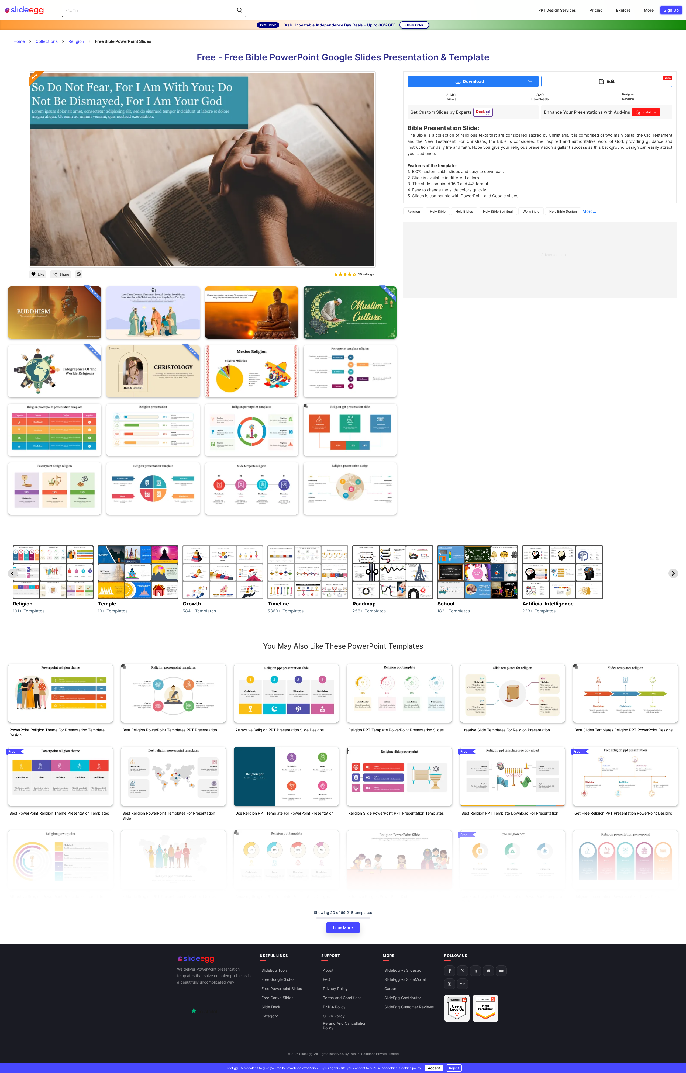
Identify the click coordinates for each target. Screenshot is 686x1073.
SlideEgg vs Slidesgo (402, 970)
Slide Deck (270, 1007)
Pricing (596, 10)
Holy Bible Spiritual (498, 211)
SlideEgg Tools (274, 970)
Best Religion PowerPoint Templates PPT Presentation (169, 730)
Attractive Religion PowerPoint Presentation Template (56, 896)
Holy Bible (438, 211)
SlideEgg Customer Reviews (409, 1007)
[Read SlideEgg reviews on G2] (457, 1008)
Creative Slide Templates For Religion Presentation (505, 730)
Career (390, 989)
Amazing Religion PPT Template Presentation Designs (282, 896)
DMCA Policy (334, 1007)
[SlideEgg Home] (215, 959)
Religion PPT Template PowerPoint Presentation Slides (396, 730)
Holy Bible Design (563, 211)
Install (647, 112)
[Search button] (239, 10)
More (649, 10)
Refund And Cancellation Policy (344, 1025)
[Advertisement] (540, 260)
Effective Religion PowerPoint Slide (378, 896)
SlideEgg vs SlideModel (405, 979)
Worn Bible (531, 211)
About (328, 970)
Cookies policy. (410, 1068)
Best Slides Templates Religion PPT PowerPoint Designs (623, 730)
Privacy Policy (335, 989)
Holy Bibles (464, 211)
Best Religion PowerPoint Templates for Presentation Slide (168, 816)
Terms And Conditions (342, 998)
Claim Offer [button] (414, 25)
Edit (638, 80)
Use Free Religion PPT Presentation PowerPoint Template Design (511, 899)
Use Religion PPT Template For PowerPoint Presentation (284, 813)
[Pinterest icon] (78, 274)
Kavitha (628, 99)
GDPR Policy (334, 1016)
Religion (414, 211)
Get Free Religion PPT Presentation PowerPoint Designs (623, 813)
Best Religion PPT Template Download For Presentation (509, 813)
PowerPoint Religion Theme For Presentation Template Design (57, 732)
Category (269, 1016)
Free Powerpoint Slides (281, 989)
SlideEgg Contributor (402, 998)
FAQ (326, 979)
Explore (623, 10)
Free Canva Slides (277, 998)
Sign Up (671, 10)
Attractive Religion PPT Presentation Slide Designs (279, 730)
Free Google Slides (277, 979)
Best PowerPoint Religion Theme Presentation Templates (59, 813)
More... (589, 211)
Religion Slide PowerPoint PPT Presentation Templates (396, 813)
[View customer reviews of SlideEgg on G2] (485, 1008)
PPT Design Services (557, 10)
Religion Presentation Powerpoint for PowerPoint (617, 896)
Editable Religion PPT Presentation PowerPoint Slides (169, 896)
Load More (343, 927)
